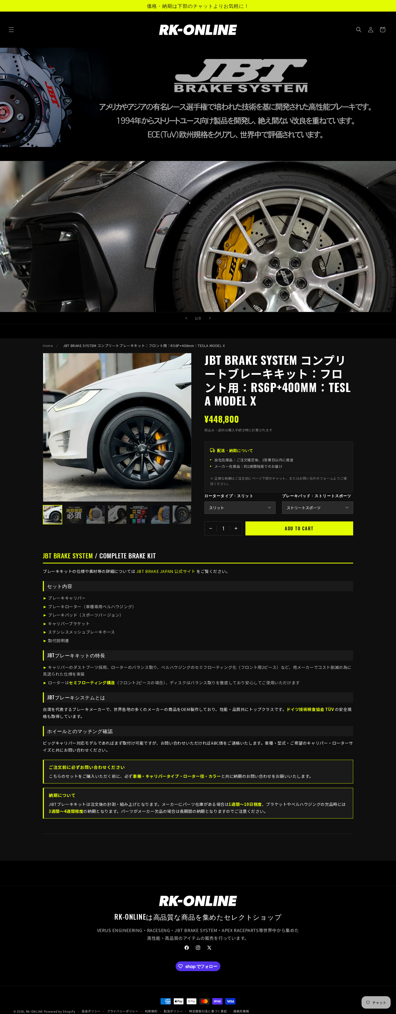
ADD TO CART (299, 528)
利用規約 (151, 1011)
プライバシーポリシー (122, 1011)
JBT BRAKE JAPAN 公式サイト (166, 571)
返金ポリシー (91, 1011)
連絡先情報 (241, 1011)
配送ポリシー (173, 1011)
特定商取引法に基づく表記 (208, 1011)
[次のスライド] (210, 318)
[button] (11, 30)
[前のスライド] (186, 318)
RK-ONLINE (34, 1011)
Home (48, 345)
